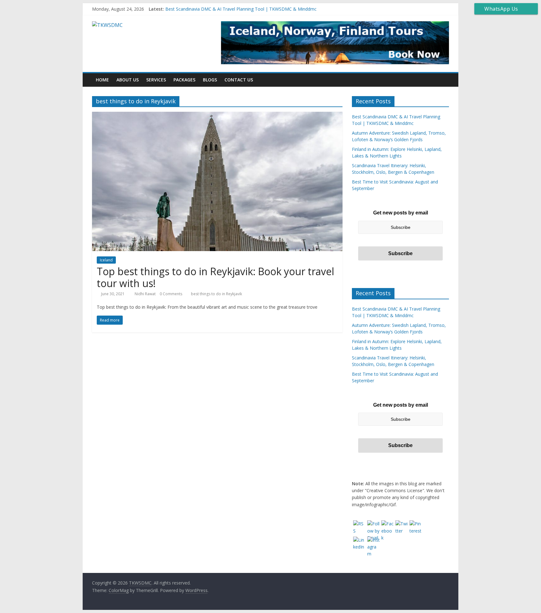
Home (102, 80)
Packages (184, 80)
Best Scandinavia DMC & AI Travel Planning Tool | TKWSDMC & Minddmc (241, 9)
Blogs (210, 80)
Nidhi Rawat (146, 293)
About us (127, 80)
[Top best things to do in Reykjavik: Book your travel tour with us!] (217, 115)
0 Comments (171, 293)
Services (156, 80)
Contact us (238, 80)
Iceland (106, 260)
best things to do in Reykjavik (216, 293)
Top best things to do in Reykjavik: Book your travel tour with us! (215, 277)
